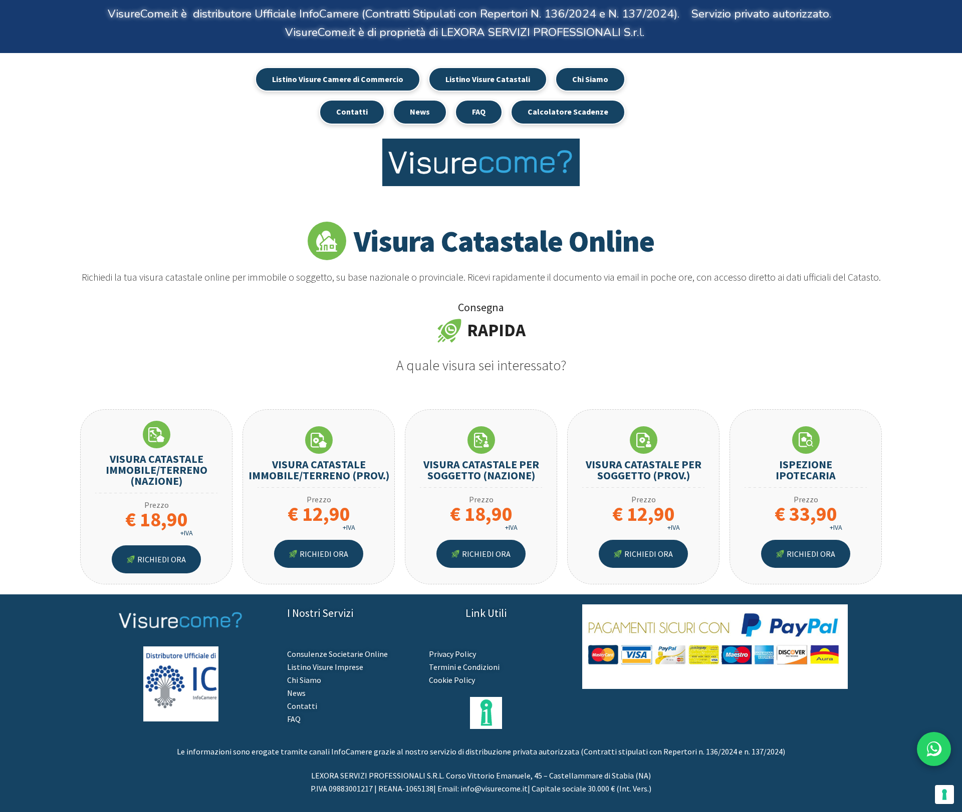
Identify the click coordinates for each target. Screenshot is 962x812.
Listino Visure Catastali (487, 79)
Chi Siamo (590, 79)
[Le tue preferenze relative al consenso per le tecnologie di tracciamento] (944, 794)
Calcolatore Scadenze (568, 112)
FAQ (479, 112)
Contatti (352, 112)
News (420, 112)
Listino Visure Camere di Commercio (337, 79)
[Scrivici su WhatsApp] (934, 749)
